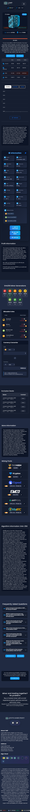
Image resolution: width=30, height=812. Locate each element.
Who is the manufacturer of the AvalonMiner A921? (14, 628)
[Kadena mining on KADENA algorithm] (18, 758)
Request (23, 398)
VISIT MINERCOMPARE (15, 678)
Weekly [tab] (8, 87)
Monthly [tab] (15, 87)
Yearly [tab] (22, 87)
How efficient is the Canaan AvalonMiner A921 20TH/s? (13, 650)
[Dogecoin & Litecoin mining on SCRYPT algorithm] (8, 758)
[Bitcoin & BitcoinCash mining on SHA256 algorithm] (4, 758)
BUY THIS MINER (15, 233)
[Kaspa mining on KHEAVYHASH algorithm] (14, 758)
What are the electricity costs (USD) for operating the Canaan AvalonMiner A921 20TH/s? (14, 643)
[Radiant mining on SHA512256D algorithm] (3, 761)
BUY (25, 14)
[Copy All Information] (25, 153)
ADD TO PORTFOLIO (15, 227)
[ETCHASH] (11, 758)
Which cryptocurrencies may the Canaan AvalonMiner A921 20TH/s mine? (14, 615)
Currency (5, 362)
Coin (4, 347)
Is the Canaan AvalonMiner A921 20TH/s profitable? (14, 608)
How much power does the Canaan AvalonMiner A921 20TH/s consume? (13, 635)
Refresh (16, 118)
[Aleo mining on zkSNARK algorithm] (22, 758)
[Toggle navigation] (24, 4)
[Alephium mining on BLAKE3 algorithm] (26, 758)
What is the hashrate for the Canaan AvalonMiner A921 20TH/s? (13, 622)
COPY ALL (15, 237)
